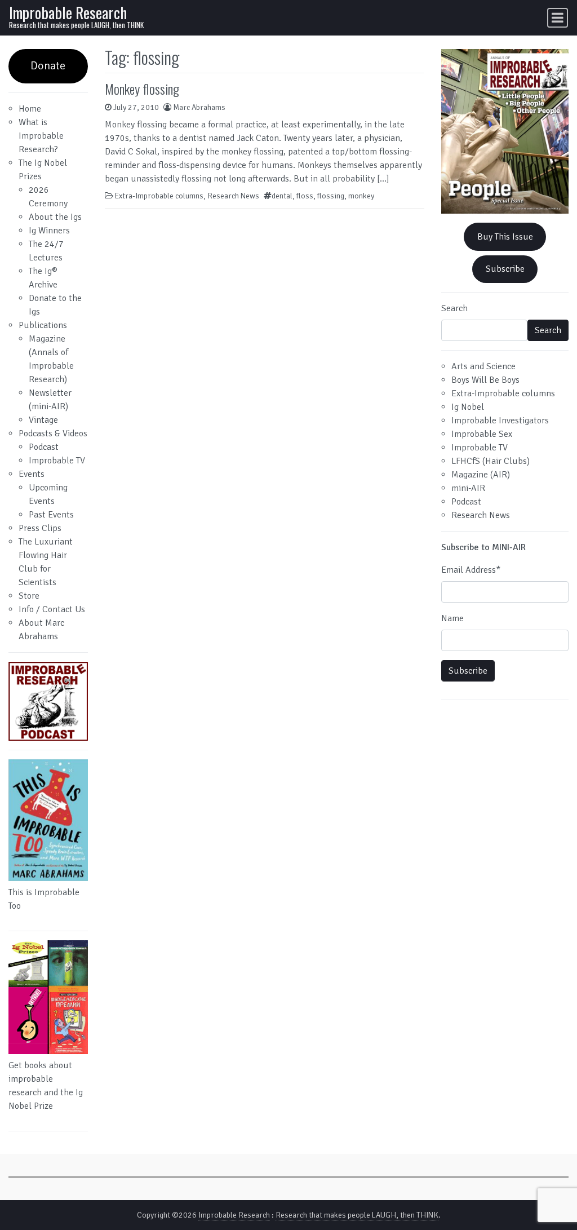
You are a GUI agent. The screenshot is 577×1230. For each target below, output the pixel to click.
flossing (330, 196)
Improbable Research (68, 12)
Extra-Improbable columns (159, 196)
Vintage (43, 420)
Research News (233, 196)
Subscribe (505, 269)
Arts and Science (483, 366)
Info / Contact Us (52, 609)
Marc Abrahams (199, 107)
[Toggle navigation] (557, 18)
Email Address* (470, 570)
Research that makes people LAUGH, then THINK (357, 1215)
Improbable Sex (481, 434)
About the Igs (55, 217)
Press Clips (40, 528)
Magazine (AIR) (480, 474)
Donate (47, 66)
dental (282, 196)
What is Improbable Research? (41, 136)
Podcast (44, 447)
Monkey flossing (142, 88)
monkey (361, 196)
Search (454, 308)
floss (304, 196)
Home (30, 108)
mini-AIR (468, 488)
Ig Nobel (467, 407)
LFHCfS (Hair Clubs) (490, 461)
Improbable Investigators (500, 420)
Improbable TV (57, 460)
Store (29, 595)
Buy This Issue (505, 236)
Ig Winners (49, 230)
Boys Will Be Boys (485, 380)
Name (452, 618)
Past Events (51, 514)
